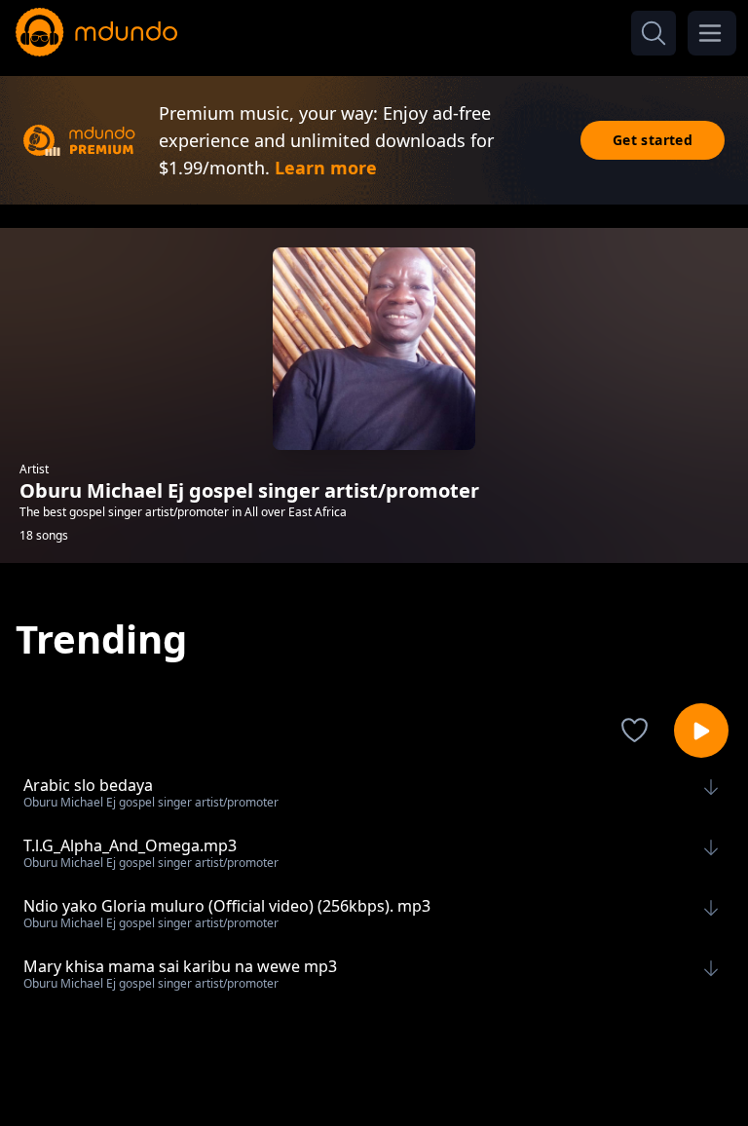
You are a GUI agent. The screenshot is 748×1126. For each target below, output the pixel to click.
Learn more (326, 167)
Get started (652, 140)
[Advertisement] (374, 1070)
